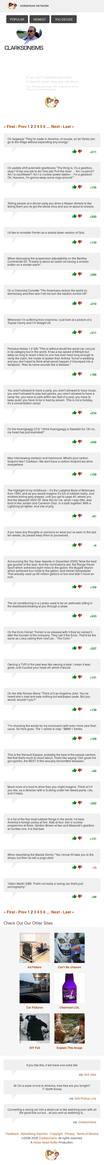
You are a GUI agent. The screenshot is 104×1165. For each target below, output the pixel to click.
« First (9, 126)
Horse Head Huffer (45, 1142)
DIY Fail (35, 1048)
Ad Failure (35, 967)
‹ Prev (21, 126)
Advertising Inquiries (34, 1133)
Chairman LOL (69, 1007)
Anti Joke (90, 1074)
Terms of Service (87, 1133)
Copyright (56, 1133)
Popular (17, 19)
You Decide (64, 19)
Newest (39, 19)
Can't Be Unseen (69, 967)
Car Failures (34, 1007)
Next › (56, 126)
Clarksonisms (87, 1122)
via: (81, 1074)
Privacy (69, 1133)
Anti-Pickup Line (85, 1098)
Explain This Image (69, 1048)
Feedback (12, 1133)
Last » (68, 126)
